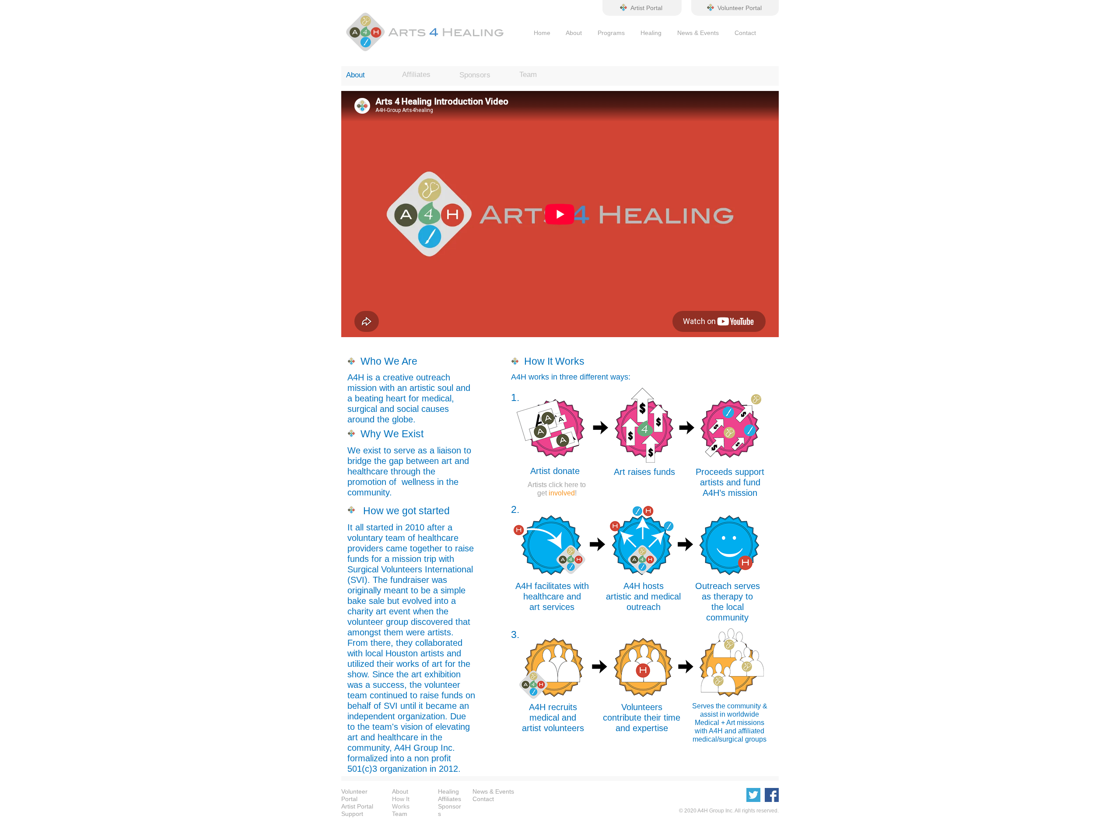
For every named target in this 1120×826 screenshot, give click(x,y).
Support (352, 813)
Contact (745, 32)
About (574, 32)
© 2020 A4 (691, 811)
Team (399, 813)
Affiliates (449, 798)
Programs (611, 32)
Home (542, 32)
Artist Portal (357, 806)
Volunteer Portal (354, 795)
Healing (643, 32)
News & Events (698, 32)
